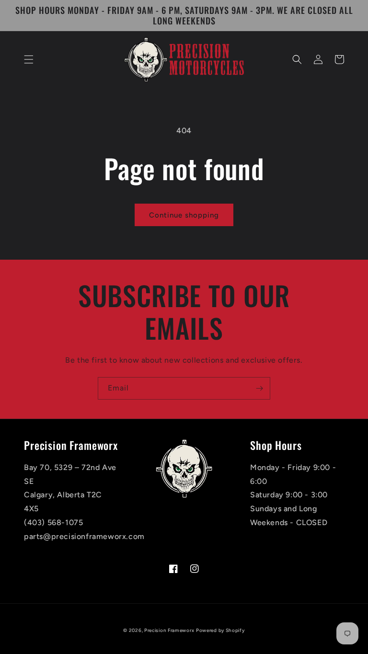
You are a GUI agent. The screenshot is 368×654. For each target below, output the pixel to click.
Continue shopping (184, 215)
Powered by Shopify (220, 630)
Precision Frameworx (169, 630)
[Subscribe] (259, 388)
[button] (28, 59)
